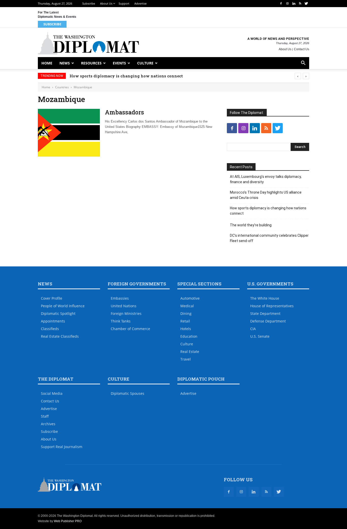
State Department (265, 313)
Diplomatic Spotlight (58, 313)
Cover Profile (51, 298)
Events (119, 63)
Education (188, 336)
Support (124, 3)
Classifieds (50, 328)
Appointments (53, 321)
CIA (253, 328)
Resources (91, 63)
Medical (187, 305)
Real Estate (189, 351)
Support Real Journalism (61, 446)
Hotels (185, 328)
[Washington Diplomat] (88, 43)
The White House (264, 298)
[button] (303, 63)
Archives (48, 423)
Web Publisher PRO (68, 521)
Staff (45, 416)
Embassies (120, 298)
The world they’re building (251, 225)
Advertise (140, 3)
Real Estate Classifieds (60, 336)
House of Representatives (272, 305)
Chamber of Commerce (130, 328)
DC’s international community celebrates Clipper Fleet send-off (269, 238)
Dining (186, 313)
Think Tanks (121, 321)
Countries (62, 87)
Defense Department (268, 321)
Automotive (190, 298)
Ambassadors (124, 112)
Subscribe (88, 3)
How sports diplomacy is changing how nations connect (126, 75)
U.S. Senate (260, 336)
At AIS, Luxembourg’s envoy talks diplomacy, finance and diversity (266, 179)
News (64, 63)
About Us (106, 3)
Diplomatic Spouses (127, 393)
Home (46, 63)
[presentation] (298, 76)
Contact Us (301, 49)
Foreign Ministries (126, 313)
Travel (185, 359)
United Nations (123, 305)
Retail (185, 321)
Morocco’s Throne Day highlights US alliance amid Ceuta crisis (266, 195)
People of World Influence (63, 305)
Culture (145, 63)
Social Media (51, 393)
